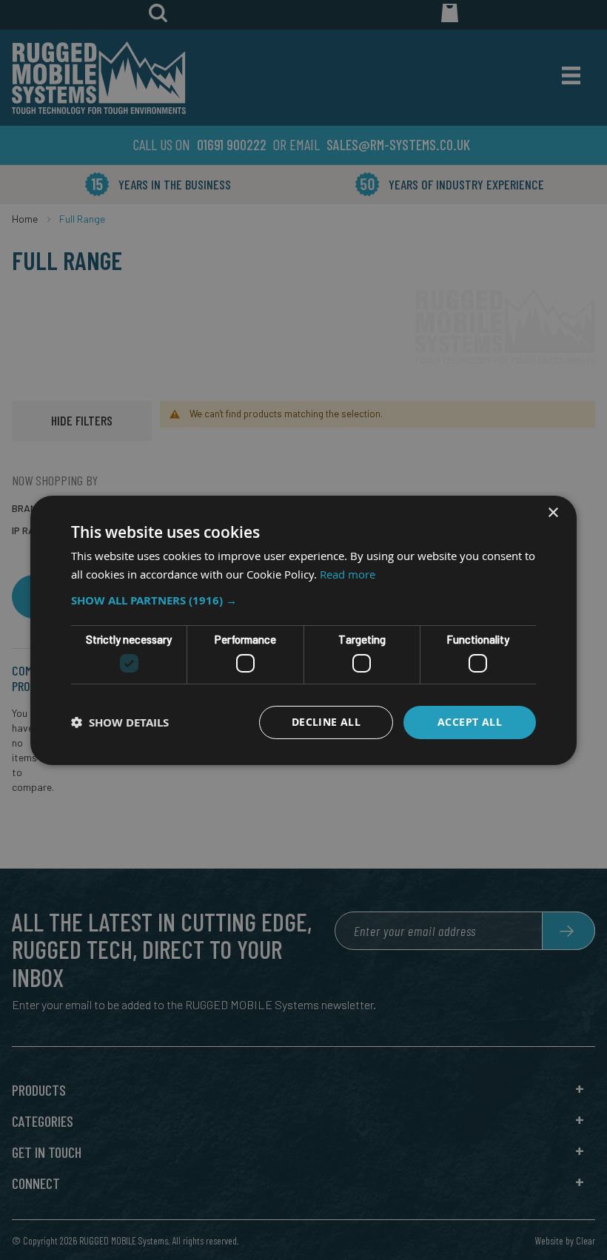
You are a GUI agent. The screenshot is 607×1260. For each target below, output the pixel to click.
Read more (347, 574)
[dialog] (303, 629)
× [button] (552, 512)
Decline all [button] (326, 722)
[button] (303, 600)
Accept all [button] (469, 722)
